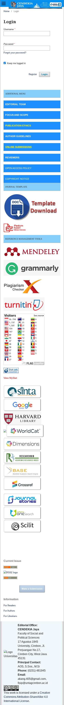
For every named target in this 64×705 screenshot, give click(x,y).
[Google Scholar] (22, 405)
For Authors (9, 610)
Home (6, 11)
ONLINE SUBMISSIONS (18, 147)
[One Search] (22, 513)
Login (44, 74)
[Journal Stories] (22, 499)
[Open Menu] (3, 3)
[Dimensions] (23, 444)
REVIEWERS (12, 157)
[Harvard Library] (22, 417)
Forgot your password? (15, 52)
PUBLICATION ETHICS (18, 125)
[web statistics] (11, 370)
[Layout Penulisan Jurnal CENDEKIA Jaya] (30, 207)
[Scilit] (22, 526)
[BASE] (22, 470)
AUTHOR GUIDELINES (18, 136)
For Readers (10, 605)
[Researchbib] (22, 457)
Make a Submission (32, 589)
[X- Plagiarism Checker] (23, 286)
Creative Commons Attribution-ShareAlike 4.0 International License (27, 696)
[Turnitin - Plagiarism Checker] (24, 304)
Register (33, 74)
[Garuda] (5, 430)
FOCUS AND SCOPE (16, 115)
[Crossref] (22, 483)
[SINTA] (22, 391)
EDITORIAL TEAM (15, 104)
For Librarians (10, 616)
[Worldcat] (25, 430)
